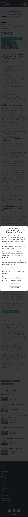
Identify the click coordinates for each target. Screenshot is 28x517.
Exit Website (15, 288)
